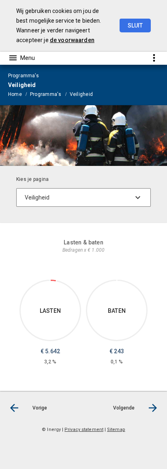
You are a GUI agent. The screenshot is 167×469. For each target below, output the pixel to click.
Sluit (135, 25)
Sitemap (116, 429)
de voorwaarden (72, 40)
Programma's (46, 94)
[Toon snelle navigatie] (154, 58)
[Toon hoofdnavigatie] (21, 58)
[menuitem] (19, 94)
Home (15, 94)
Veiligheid (81, 94)
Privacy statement (83, 429)
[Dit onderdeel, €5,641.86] (53, 280)
